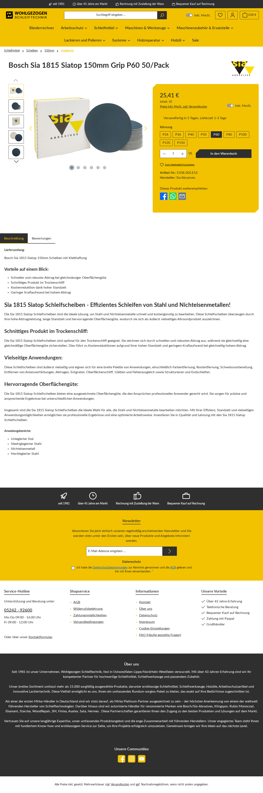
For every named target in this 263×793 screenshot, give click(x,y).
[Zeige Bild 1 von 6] (71, 167)
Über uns (145, 608)
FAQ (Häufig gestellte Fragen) (160, 635)
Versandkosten (120, 784)
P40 (191, 134)
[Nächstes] (145, 128)
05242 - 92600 (18, 610)
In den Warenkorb (223, 153)
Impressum (147, 622)
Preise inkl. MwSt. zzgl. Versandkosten (183, 106)
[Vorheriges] (31, 128)
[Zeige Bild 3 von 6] (85, 167)
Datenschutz (148, 615)
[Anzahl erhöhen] (182, 153)
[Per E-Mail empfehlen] (182, 196)
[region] (78, 128)
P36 (178, 134)
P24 (165, 134)
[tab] (14, 238)
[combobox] (110, 15)
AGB (173, 567)
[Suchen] (162, 15)
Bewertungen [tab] (41, 238)
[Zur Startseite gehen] (26, 15)
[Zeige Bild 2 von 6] (78, 167)
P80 (229, 134)
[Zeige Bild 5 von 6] (98, 167)
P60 (216, 134)
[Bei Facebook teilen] (163, 196)
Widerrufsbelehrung (88, 608)
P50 (203, 134)
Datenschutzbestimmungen (110, 567)
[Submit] (170, 551)
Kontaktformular (40, 637)
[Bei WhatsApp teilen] (173, 196)
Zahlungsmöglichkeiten (90, 615)
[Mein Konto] (232, 15)
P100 (243, 134)
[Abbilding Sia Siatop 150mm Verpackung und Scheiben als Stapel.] (88, 128)
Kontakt (145, 602)
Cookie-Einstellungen (154, 628)
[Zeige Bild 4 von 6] (91, 167)
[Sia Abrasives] (243, 68)
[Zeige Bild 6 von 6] (104, 167)
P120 (166, 142)
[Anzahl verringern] (164, 153)
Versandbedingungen (88, 622)
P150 (181, 142)
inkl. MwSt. (198, 15)
